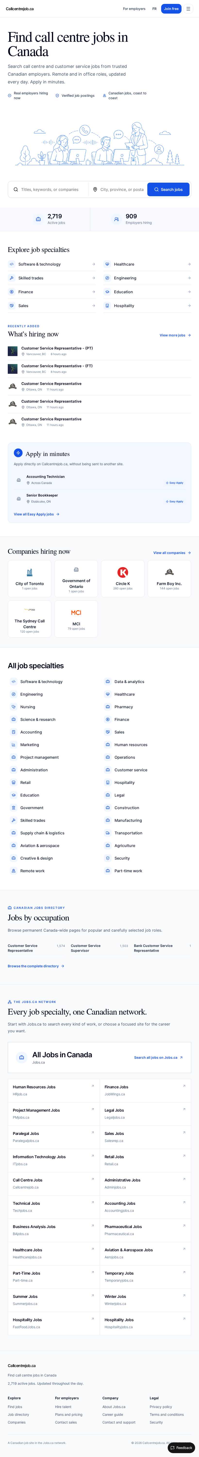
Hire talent (63, 1407)
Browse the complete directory (33, 966)
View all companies (169, 553)
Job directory (18, 1414)
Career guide (112, 1414)
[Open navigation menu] (188, 9)
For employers (134, 9)
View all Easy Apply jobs (34, 514)
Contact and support (118, 1422)
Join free (171, 9)
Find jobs (15, 1407)
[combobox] (53, 189)
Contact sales (66, 1422)
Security (156, 1422)
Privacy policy (161, 1407)
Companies (16, 1422)
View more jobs (172, 335)
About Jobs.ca (113, 1407)
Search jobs (172, 189)
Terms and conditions (167, 1414)
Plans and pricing (69, 1414)
